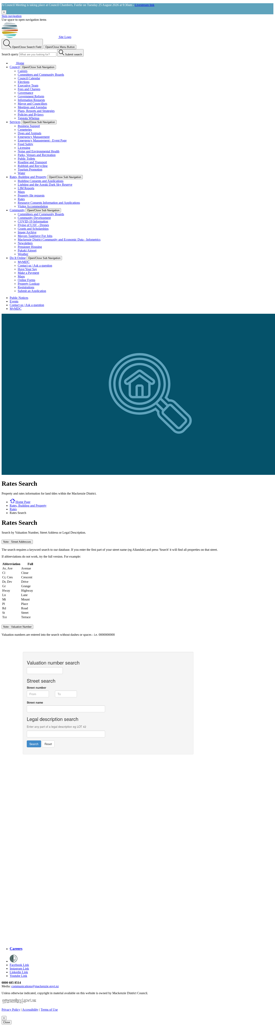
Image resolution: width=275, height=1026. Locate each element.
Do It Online (18, 258)
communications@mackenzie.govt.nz (35, 986)
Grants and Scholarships (33, 228)
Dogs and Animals (29, 133)
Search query (10, 54)
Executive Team (28, 85)
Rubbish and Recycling (33, 166)
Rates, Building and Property (28, 177)
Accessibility (30, 1009)
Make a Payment (28, 272)
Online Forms (26, 280)
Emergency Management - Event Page (42, 140)
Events (14, 301)
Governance (25, 92)
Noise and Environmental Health (38, 151)
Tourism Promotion (30, 169)
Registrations (26, 287)
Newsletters (25, 243)
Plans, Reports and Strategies (36, 111)
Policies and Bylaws (30, 114)
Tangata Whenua (28, 118)
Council (15, 67)
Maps (21, 192)
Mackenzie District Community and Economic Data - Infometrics (59, 239)
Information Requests (31, 100)
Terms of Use (49, 1009)
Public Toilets (26, 158)
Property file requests (31, 195)
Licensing (24, 147)
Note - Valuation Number (17, 626)
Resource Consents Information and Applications (49, 202)
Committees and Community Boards (41, 74)
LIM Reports (26, 188)
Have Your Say (27, 269)
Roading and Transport (32, 162)
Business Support (29, 126)
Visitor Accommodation (33, 206)
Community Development (34, 217)
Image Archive (27, 232)
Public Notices (19, 297)
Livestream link (144, 5)
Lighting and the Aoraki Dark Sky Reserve (45, 184)
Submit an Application (32, 291)
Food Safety (25, 144)
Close (6, 1022)
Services (15, 122)
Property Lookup (28, 283)
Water (21, 173)
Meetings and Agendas (32, 107)
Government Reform (31, 96)
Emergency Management (34, 137)
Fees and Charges (29, 89)
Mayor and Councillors (32, 103)
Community (17, 210)
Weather (23, 254)
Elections (23, 82)
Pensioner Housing (30, 246)
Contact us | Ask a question (35, 265)
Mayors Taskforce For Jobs (35, 236)
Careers (22, 71)
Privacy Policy (11, 1009)
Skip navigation (12, 16)
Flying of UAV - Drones (33, 225)
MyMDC (24, 262)
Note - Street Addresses (17, 541)
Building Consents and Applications (40, 181)
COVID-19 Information (33, 221)
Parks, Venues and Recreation (37, 155)
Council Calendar (29, 78)
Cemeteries (25, 129)
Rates (21, 199)
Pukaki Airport (27, 250)
